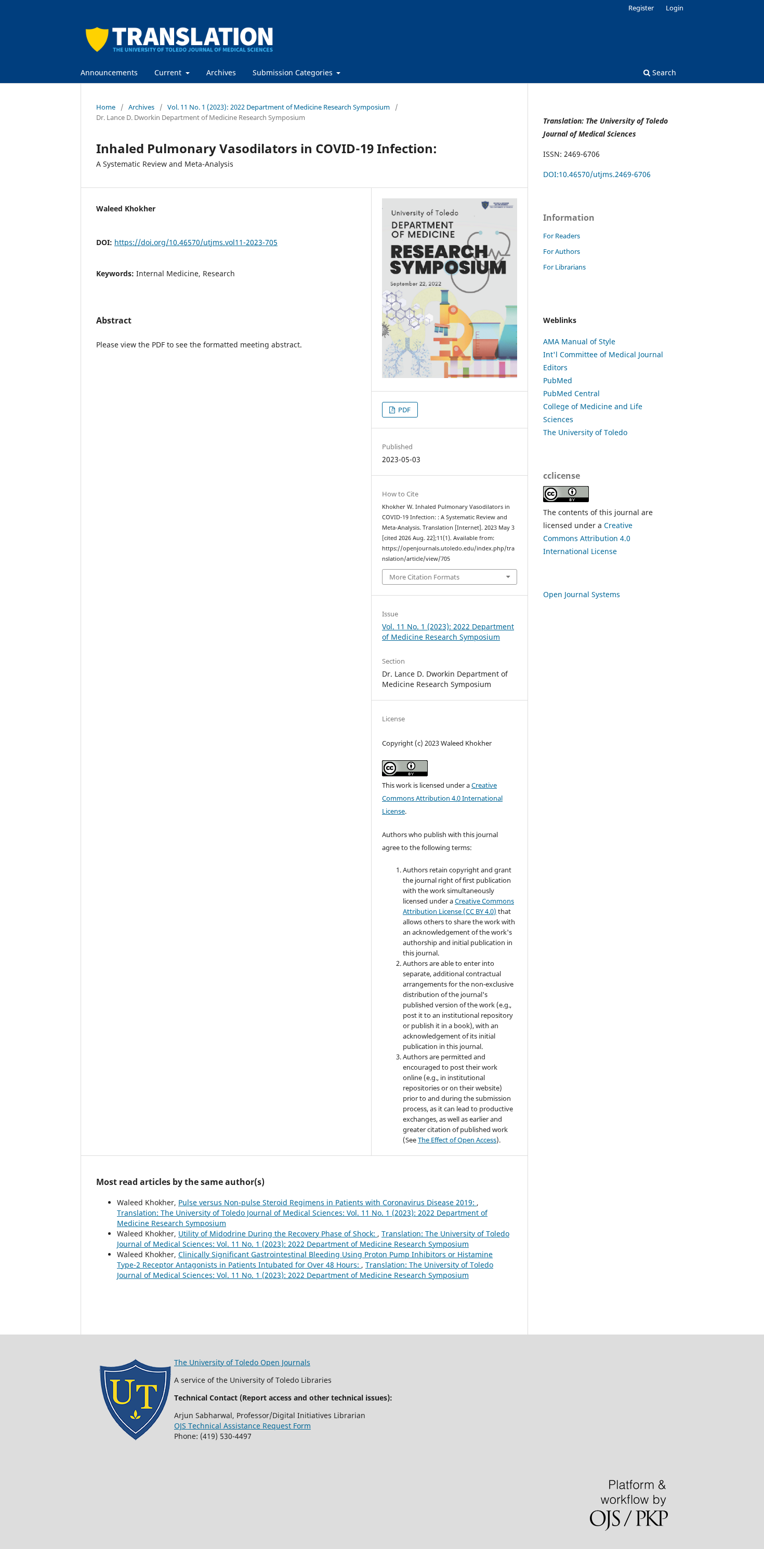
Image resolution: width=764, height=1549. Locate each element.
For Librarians (564, 267)
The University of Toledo (585, 432)
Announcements (109, 72)
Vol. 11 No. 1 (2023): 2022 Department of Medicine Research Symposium (278, 107)
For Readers (561, 235)
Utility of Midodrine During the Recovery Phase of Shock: (277, 1233)
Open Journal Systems (581, 594)
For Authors (561, 251)
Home (105, 107)
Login (674, 7)
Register (641, 7)
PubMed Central (571, 393)
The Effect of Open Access (457, 1139)
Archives (221, 72)
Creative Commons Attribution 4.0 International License (442, 798)
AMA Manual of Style (579, 341)
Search (663, 72)
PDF (404, 409)
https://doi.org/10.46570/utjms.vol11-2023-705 (196, 242)
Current (168, 72)
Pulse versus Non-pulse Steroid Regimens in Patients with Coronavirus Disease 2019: (327, 1202)
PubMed (557, 380)
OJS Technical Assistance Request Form (242, 1426)
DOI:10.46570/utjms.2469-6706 (597, 174)
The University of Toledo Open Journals (242, 1362)
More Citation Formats (424, 577)
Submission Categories (294, 72)
